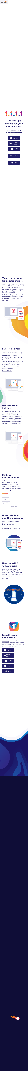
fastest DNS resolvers (8, 484)
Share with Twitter (7, 371)
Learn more (5, 300)
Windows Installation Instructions (14, 158)
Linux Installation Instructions (14, 165)
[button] (24, 2)
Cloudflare (5, 641)
